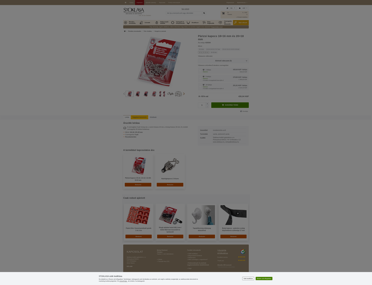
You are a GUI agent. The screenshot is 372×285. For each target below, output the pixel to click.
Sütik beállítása (248, 278)
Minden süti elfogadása (264, 278)
